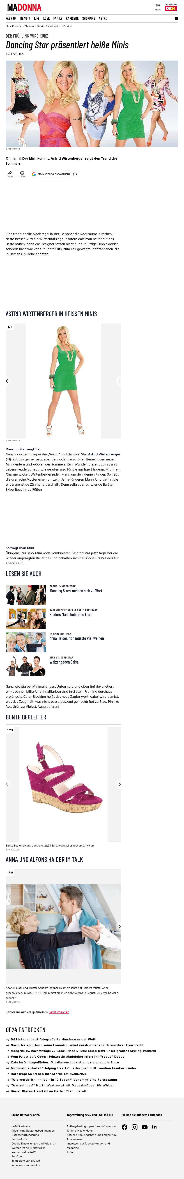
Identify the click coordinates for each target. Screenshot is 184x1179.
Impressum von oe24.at (26, 1161)
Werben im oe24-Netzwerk (28, 1148)
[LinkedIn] (155, 1127)
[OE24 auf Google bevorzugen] (75, 174)
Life (37, 18)
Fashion (11, 18)
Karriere (72, 18)
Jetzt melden (59, 1012)
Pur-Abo (17, 1156)
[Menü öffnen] (176, 18)
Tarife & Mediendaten (80, 1130)
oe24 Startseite (21, 1126)
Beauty (25, 18)
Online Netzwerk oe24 (26, 1115)
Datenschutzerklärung (25, 1135)
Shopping (88, 18)
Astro (103, 18)
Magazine (16, 26)
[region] (63, 383)
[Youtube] (145, 1127)
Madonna (29, 26)
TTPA (70, 1152)
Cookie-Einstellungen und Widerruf (33, 1143)
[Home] (7, 26)
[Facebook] (124, 1127)
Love (46, 18)
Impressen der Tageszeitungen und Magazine (88, 1145)
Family (57, 18)
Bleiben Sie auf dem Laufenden (142, 1115)
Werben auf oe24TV (24, 1152)
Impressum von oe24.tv (26, 1165)
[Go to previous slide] (6, 381)
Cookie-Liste (19, 1139)
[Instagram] (134, 1127)
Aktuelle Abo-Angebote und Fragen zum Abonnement (92, 1137)
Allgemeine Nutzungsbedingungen (33, 1130)
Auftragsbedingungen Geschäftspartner (91, 1126)
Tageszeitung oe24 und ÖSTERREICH (90, 1115)
